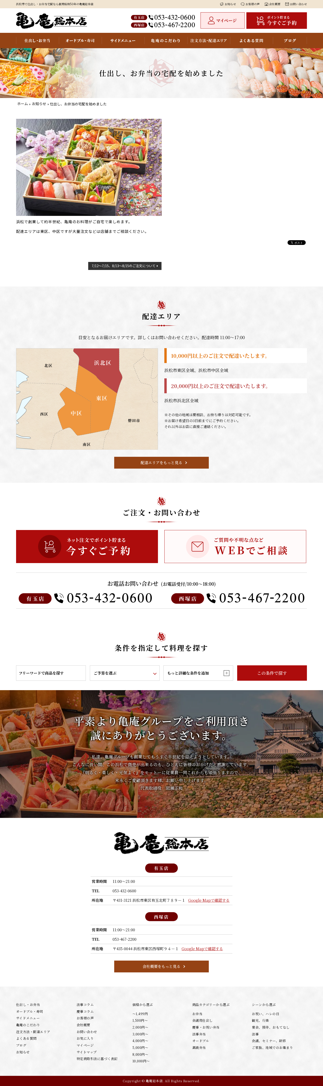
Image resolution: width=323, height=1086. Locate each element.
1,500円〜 (140, 1020)
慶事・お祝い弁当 (206, 1027)
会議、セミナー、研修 (269, 1040)
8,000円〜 (140, 1054)
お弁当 (197, 1013)
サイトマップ (87, 1052)
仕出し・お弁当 (37, 40)
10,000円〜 (141, 1061)
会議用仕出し (202, 1020)
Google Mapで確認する (209, 900)
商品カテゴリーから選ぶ (211, 1004)
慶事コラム (85, 1011)
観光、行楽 (260, 1020)
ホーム (22, 103)
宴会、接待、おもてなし (270, 1027)
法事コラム (85, 1004)
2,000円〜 (140, 1027)
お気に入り (85, 1038)
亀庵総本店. (155, 1080)
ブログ (290, 40)
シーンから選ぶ (264, 1004)
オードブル (200, 1040)
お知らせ (230, 4)
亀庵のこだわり (165, 40)
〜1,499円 (140, 1013)
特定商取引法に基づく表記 (97, 1058)
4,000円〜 (140, 1040)
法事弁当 (199, 1034)
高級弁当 (199, 1047)
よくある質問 (251, 40)
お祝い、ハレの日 (265, 1013)
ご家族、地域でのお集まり (272, 1047)
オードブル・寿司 (80, 40)
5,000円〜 (140, 1047)
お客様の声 (252, 4)
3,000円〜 (140, 1034)
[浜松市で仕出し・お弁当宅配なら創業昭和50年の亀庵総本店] (51, 20)
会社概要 (274, 4)
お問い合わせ (298, 4)
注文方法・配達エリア (208, 40)
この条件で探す (272, 673)
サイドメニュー (123, 40)
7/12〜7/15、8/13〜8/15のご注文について (124, 265)
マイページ (85, 1045)
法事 (255, 1034)
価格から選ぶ (142, 1004)
